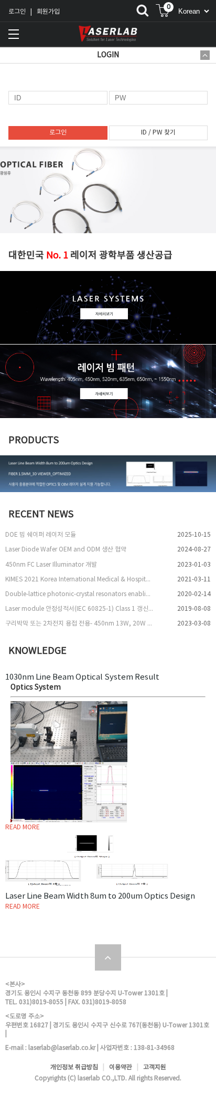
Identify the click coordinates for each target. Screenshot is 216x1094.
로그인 (17, 11)
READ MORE (22, 827)
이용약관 (120, 1067)
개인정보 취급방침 (74, 1067)
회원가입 (48, 11)
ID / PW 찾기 (158, 132)
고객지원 (154, 1067)
